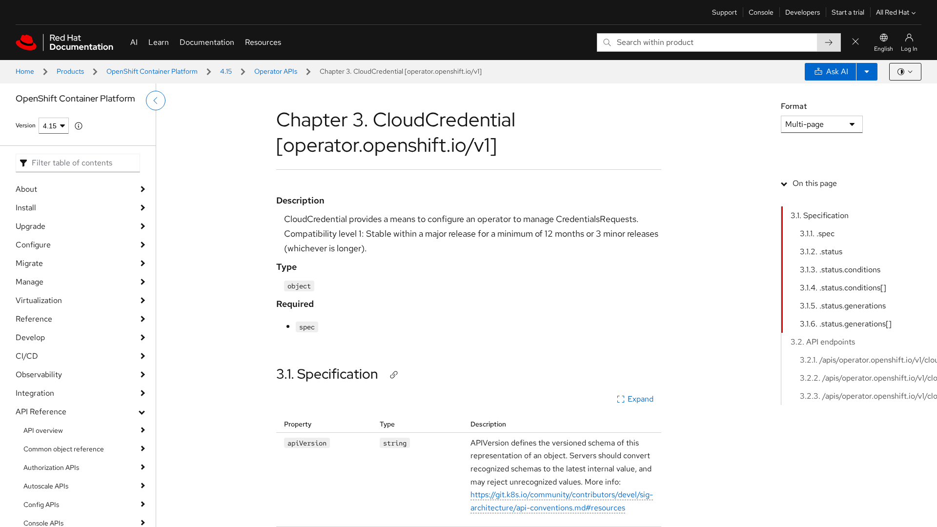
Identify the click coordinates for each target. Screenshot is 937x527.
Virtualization (39, 300)
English (883, 49)
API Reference (41, 411)
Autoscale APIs (45, 486)
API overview (43, 430)
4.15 (226, 71)
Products (70, 71)
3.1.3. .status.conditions (840, 269)
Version (26, 125)
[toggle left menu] (155, 100)
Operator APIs (275, 71)
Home (25, 71)
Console (761, 12)
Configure (33, 245)
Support (724, 12)
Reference (34, 319)
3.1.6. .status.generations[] (846, 324)
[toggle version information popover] (78, 126)
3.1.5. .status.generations (843, 306)
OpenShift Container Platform (152, 71)
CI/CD (27, 356)
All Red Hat (892, 12)
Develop (30, 337)
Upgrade (30, 226)
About (26, 189)
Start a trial (848, 12)
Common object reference (63, 449)
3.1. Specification (327, 374)
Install (26, 208)
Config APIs (41, 504)
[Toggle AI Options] (866, 72)
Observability (39, 374)
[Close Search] (855, 42)
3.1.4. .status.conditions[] (843, 288)
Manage (29, 282)
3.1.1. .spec (817, 233)
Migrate (29, 263)
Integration (35, 393)
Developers (802, 12)
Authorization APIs (51, 467)
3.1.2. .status (821, 251)
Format (794, 106)
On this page (815, 183)
